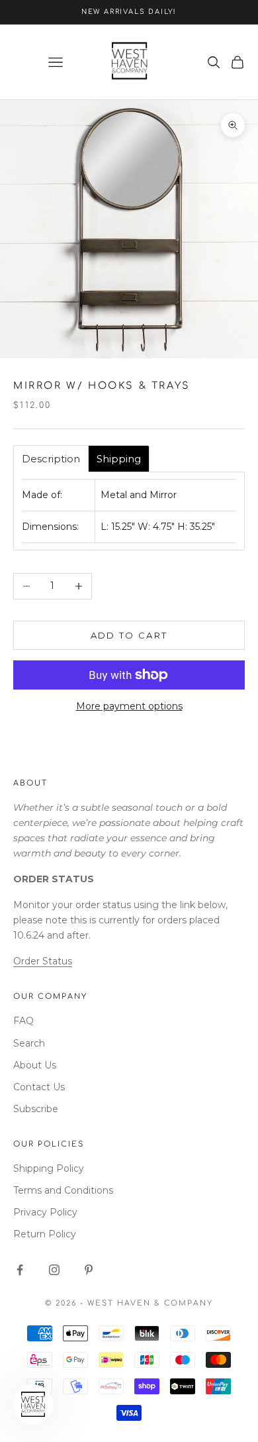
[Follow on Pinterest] (88, 1269)
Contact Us (39, 1087)
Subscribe (35, 1109)
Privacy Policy (45, 1212)
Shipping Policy (48, 1168)
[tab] (51, 458)
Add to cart (129, 635)
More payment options (129, 706)
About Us (34, 1065)
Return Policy (44, 1234)
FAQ (23, 1021)
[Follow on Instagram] (54, 1269)
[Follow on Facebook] (19, 1269)
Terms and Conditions (63, 1190)
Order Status (42, 961)
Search (29, 1043)
